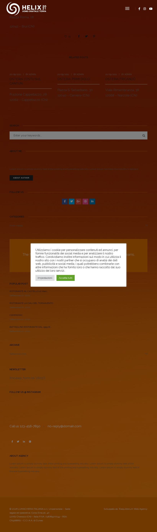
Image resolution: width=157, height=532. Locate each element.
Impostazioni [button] (45, 277)
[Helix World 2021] (26, 8)
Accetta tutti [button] (65, 277)
